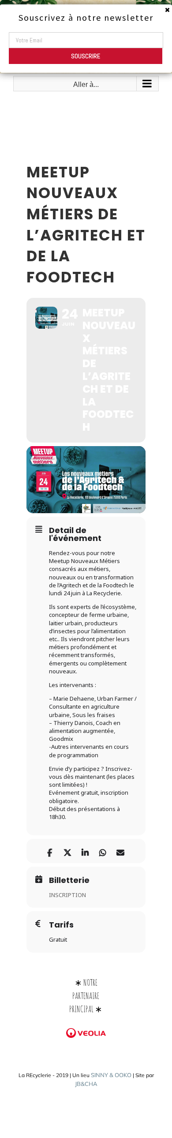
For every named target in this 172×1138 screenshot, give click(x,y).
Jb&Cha (86, 1083)
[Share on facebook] (49, 851)
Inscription (67, 895)
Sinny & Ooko (111, 1074)
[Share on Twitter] (67, 851)
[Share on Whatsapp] (102, 851)
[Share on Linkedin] (85, 851)
